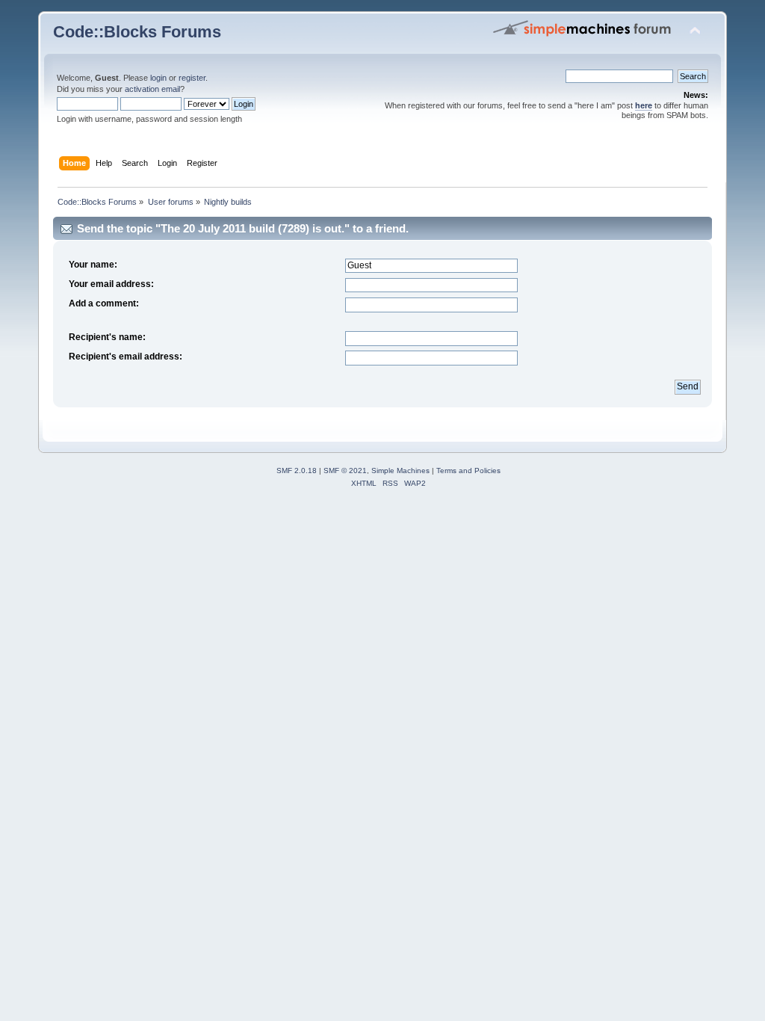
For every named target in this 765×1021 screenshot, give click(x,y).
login (158, 77)
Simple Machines (400, 470)
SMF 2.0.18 (296, 470)
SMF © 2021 (345, 470)
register (192, 77)
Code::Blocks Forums (137, 31)
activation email (152, 88)
